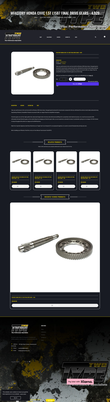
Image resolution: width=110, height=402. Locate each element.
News (42, 340)
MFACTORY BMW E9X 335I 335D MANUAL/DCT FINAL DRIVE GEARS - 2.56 (89, 177)
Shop (42, 329)
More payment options (93, 81)
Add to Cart (80, 79)
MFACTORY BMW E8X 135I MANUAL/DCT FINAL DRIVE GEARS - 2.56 (20, 177)
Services (43, 334)
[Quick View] (12, 159)
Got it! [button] (15, 397)
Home (36, 17)
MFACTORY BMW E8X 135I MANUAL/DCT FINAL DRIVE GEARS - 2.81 (43, 177)
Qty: (57, 79)
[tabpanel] (55, 120)
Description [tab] (14, 105)
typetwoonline (63, 62)
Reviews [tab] (22, 105)
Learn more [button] (23, 394)
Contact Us (43, 337)
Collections (43, 332)
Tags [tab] (38, 105)
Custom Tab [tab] (30, 105)
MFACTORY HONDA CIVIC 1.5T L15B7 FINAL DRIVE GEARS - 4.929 (23, 297)
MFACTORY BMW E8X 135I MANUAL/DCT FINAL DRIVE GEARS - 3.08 (66, 177)
